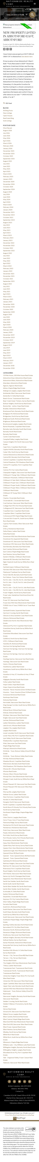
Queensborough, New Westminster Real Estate (19, 851)
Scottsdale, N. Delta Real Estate (14, 891)
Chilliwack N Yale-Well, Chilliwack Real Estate (19, 480)
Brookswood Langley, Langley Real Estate (17, 424)
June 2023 (6, 228)
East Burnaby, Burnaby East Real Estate (16, 546)
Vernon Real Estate (9, 1009)
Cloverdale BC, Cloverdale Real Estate (16, 500)
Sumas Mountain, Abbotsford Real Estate (17, 942)
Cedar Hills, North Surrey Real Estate (15, 452)
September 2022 (9, 250)
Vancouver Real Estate (10, 999)
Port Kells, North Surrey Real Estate (15, 835)
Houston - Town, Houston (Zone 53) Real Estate (19, 692)
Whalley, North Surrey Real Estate (14, 1032)
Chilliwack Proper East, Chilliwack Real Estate (18, 483)
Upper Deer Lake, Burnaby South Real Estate (18, 986)
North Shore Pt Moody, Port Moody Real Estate (19, 807)
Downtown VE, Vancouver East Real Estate (17, 541)
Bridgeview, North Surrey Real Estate (15, 416)
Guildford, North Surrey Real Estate (15, 638)
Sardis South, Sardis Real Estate (13, 884)
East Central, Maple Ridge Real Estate (16, 552)
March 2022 (7, 266)
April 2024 (6, 202)
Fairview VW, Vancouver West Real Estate (17, 569)
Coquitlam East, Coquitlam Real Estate (16, 511)
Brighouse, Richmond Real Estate (14, 421)
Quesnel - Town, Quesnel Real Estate (15, 858)
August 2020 (7, 314)
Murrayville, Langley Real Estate (14, 792)
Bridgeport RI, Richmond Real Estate (15, 414)
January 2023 (7, 240)
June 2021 (6, 289)
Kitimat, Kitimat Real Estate (12, 713)
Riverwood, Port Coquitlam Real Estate (16, 868)
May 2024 (6, 199)
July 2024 (6, 194)
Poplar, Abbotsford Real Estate (13, 833)
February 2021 (8, 299)
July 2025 (6, 164)
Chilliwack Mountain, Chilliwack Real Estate (18, 477)
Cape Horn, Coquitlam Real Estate (14, 447)
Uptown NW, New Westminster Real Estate (18, 988)
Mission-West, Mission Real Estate (15, 774)
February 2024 (8, 207)
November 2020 (8, 307)
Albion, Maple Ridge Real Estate (14, 388)
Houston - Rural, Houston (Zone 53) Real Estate (19, 690)
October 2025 (8, 156)
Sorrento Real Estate (10, 904)
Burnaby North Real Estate (12, 431)
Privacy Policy (9, 1115)
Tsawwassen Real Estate (11, 973)
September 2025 (9, 159)
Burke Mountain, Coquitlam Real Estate (16, 426)
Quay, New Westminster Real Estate (15, 843)
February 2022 (8, 268)
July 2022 (6, 256)
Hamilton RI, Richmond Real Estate (15, 644)
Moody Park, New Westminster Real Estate (18, 776)
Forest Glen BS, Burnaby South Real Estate (17, 575)
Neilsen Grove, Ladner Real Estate (14, 794)
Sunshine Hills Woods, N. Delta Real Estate (17, 950)
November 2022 (8, 245)
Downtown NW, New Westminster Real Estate (19, 536)
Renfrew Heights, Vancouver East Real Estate (18, 863)
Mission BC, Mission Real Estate (14, 769)
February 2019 (8, 360)
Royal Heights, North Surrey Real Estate (16, 871)
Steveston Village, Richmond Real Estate (16, 932)
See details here (27, 56)
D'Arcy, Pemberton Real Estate (13, 529)
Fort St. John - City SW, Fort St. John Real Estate (19, 590)
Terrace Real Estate (9, 960)
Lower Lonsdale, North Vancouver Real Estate (18, 733)
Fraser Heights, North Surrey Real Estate (17, 592)
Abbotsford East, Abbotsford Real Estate (21, 46)
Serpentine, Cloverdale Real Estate (14, 896)
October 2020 (8, 309)
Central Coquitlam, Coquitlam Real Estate (17, 460)
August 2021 (7, 284)
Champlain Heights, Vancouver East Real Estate (19, 472)
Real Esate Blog (8, 118)
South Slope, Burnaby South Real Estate (16, 912)
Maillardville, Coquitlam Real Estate (15, 741)
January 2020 (7, 332)
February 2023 (8, 238)
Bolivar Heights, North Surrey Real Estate (17, 403)
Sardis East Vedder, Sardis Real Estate (16, 881)
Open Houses (7, 115)
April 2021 (6, 294)
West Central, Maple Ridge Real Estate (16, 1019)
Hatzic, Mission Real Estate (12, 664)
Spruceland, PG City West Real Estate (16, 927)
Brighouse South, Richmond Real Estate (16, 419)
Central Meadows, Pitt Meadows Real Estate (18, 462)
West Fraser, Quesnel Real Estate (14, 1027)
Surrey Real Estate (9, 953)
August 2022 (7, 253)
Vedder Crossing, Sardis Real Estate (15, 1001)
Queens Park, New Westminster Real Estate (18, 848)
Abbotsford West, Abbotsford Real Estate (17, 380)
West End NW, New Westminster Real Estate (18, 1022)
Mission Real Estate (10, 771)
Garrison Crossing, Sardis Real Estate (15, 613)
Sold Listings (7, 121)
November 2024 (8, 184)
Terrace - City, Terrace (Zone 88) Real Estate (18, 955)
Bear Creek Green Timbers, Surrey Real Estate (19, 401)
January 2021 (7, 302)
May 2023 (6, 230)
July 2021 (6, 286)
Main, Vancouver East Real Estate (14, 743)
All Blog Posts (8, 110)
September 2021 (9, 281)
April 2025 (6, 171)
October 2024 (8, 187)
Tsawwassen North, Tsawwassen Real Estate (18, 971)
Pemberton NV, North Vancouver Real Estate (18, 825)
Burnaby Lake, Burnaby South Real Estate (17, 429)
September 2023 (9, 220)
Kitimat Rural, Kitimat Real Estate (14, 710)
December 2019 (8, 335)
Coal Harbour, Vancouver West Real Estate (17, 503)
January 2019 (7, 363)
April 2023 (6, 233)
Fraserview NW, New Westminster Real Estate (19, 603)
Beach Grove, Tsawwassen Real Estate (16, 398)
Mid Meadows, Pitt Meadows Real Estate (17, 766)
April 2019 (6, 355)
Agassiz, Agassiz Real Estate (12, 386)
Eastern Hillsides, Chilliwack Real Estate (16, 557)
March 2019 (7, 358)
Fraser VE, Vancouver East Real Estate (16, 600)
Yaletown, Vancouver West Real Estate (16, 1063)
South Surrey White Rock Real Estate (15, 914)
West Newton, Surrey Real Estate (14, 1029)
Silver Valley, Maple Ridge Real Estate (16, 902)
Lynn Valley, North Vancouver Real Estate (17, 738)
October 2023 (8, 217)
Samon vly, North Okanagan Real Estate (16, 876)
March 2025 (7, 174)
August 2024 (7, 192)
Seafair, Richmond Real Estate (13, 894)
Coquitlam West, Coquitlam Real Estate (16, 513)
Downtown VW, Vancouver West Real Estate (18, 544)
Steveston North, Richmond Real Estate (16, 930)
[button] (9, 1081)
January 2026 (7, 148)
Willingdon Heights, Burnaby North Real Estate (19, 1047)
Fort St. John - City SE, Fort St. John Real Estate (19, 587)
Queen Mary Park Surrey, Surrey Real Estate (18, 845)
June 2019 (6, 350)
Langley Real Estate (9, 730)
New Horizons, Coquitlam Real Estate (16, 797)
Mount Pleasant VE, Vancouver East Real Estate (19, 784)
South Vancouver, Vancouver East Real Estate (18, 917)
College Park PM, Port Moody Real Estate (17, 506)
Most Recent (7, 128)
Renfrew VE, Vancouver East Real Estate (16, 866)
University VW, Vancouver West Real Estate (18, 981)
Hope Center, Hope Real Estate (13, 684)
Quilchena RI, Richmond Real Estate (15, 861)
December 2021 (8, 274)
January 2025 (7, 179)
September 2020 (9, 312)
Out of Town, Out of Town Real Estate (16, 820)
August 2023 (7, 222)
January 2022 (7, 271)
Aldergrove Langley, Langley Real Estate (16, 391)
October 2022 (8, 248)
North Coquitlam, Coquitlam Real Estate (17, 805)
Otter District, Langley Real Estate (14, 817)
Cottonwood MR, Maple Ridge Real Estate (17, 516)
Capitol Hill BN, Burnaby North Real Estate (18, 449)
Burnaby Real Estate (10, 434)
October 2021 (8, 279)
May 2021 (6, 291)
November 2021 (8, 276)
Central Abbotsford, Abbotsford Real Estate (18, 455)
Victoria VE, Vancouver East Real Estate (16, 1011)
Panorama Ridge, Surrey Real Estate (15, 822)
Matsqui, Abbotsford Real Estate (14, 748)
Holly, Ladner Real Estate (11, 682)
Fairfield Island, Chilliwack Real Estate (16, 567)
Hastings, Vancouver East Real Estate (15, 661)
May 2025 (6, 169)
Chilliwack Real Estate (10, 490)
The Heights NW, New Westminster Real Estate (19, 963)
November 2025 (8, 153)
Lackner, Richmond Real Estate (13, 720)
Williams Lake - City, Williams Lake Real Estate (19, 1045)
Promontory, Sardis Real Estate (13, 840)
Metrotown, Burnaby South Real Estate (16, 764)
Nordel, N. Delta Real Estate (12, 799)
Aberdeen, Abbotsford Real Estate (15, 383)
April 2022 (6, 263)
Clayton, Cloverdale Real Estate (14, 498)
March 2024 (7, 205)
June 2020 (6, 319)
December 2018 (8, 365)
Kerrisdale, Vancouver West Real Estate (16, 702)
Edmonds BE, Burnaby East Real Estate (16, 559)
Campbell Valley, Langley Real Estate (15, 439)
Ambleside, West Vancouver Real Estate (16, 393)
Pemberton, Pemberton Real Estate (15, 827)
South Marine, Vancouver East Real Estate (17, 909)
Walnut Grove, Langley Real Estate (14, 1014)
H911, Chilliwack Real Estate (13, 641)
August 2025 (7, 161)
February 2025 (8, 176)
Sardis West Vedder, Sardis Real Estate (16, 889)
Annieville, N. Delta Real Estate (13, 396)
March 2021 (7, 296)
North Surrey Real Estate (11, 810)
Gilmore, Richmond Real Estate (13, 618)
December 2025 (8, 151)
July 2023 (6, 225)
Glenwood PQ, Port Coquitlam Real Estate (17, 626)
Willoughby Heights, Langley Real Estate (17, 1050)
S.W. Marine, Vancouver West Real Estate (17, 873)
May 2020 (6, 322)
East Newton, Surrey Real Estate (14, 554)
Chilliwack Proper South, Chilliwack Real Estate (19, 485)
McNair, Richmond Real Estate (13, 758)
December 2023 (8, 212)
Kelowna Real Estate (10, 700)
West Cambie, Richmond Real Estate (15, 1017)
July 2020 (6, 317)
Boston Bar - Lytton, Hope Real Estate (16, 406)
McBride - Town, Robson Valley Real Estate (18, 756)
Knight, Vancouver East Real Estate (15, 718)
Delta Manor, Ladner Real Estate (14, 531)
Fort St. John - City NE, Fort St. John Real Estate (19, 580)
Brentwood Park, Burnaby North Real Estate (18, 411)
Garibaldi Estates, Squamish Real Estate (16, 610)
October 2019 (8, 340)
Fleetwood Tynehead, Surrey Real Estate (16, 572)
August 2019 (7, 345)
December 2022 (8, 243)
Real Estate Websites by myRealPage (24, 1115)
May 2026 (6, 138)
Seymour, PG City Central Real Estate (15, 899)
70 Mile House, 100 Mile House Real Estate (18, 375)
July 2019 (6, 348)
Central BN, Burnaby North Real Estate (16, 457)
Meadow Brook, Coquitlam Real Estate (16, 761)
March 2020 (7, 327)
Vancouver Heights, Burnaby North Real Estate (19, 996)
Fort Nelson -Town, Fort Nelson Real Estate (17, 577)
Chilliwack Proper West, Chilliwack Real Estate (19, 488)
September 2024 (9, 189)
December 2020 (8, 304)
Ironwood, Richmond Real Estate (14, 695)
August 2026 (7, 130)
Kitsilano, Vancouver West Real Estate (16, 715)
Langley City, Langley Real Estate (14, 728)
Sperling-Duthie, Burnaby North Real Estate (18, 925)
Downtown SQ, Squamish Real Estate (15, 539)
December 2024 (8, 181)
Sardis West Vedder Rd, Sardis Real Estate (17, 886)
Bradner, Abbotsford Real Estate (14, 408)
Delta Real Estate (9, 534)
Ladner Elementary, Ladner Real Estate (16, 723)
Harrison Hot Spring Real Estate (14, 646)
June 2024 (6, 197)
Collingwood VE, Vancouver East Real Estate (18, 508)
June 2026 (6, 136)
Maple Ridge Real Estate (11, 746)
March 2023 (7, 235)
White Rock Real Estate (11, 1034)
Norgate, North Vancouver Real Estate (16, 802)
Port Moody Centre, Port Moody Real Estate (18, 838)
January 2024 (7, 210)
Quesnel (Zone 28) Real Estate (13, 853)
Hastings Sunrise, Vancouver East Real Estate (18, 659)
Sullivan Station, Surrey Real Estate (14, 940)
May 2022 (6, 261)
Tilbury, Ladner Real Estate (12, 965)
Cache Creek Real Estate (11, 437)
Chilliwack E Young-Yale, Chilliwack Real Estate (19, 475)
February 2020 (8, 330)
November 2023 (8, 215)
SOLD (34, 9)
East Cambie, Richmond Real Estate (15, 549)
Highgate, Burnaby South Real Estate (15, 679)
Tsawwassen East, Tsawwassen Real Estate (17, 968)
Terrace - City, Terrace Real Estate (14, 958)
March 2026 (7, 143)
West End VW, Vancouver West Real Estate (17, 1024)
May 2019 (6, 353)
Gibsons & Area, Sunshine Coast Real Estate (18, 615)
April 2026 (6, 141)
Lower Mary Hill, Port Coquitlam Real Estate (18, 736)
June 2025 (6, 166)
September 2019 (9, 343)
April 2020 (6, 325)
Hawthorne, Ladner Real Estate (13, 667)
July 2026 (6, 133)
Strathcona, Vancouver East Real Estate (16, 935)
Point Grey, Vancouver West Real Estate (16, 830)
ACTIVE (27, 9)
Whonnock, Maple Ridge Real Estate (15, 1042)
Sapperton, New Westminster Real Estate (17, 879)
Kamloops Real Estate (10, 697)
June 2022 (6, 258)
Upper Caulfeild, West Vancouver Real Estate (18, 983)
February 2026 (8, 146)
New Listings (7, 113)
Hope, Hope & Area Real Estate (13, 687)
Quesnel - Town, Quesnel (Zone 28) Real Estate (19, 856)
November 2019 (8, 337)
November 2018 (8, 368)
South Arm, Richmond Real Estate (14, 907)
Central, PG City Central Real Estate (15, 470)
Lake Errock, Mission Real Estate (14, 725)
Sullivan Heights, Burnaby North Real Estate (18, 937)
